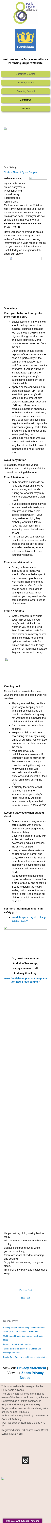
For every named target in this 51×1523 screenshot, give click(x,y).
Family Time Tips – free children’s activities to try (25, 1357)
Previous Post (25, 1290)
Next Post (25, 1298)
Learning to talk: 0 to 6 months (17, 1344)
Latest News (12, 172)
